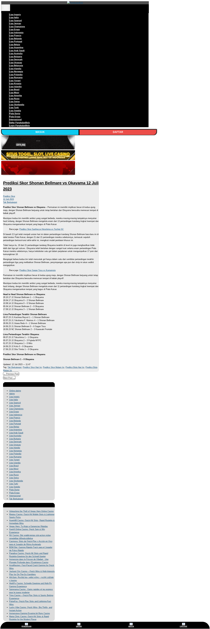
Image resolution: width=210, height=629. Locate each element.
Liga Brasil (14, 89)
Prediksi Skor (9, 196)
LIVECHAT (183, 626)
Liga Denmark (15, 59)
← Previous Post (11, 374)
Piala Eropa (14, 116)
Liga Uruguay (15, 62)
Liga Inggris (15, 14)
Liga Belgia (14, 44)
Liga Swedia (15, 110)
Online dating (15, 391)
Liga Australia (15, 53)
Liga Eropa (14, 29)
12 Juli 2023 (8, 199)
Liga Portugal (15, 41)
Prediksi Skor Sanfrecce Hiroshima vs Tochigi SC (41, 229)
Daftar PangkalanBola (19, 122)
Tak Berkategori (10, 202)
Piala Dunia (14, 113)
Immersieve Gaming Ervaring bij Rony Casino (29, 613)
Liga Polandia (15, 74)
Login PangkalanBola (19, 125)
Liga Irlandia (15, 68)
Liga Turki (14, 107)
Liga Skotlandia (16, 104)
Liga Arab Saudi (17, 50)
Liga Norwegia (16, 71)
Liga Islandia (15, 86)
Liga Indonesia (16, 32)
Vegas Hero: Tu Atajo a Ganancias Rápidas (28, 526)
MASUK (40, 132)
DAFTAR (118, 132)
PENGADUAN (26, 626)
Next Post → (9, 378)
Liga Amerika (15, 95)
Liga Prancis (15, 35)
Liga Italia (14, 17)
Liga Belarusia (16, 65)
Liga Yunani (15, 80)
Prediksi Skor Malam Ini (53, 367)
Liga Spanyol (15, 20)
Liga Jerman (15, 23)
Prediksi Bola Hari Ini (74, 367)
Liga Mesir (14, 92)
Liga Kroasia (15, 83)
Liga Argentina (16, 47)
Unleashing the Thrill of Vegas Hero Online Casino (31, 511)
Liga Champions (17, 26)
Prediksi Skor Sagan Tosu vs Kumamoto (37, 270)
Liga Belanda (15, 38)
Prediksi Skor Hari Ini (32, 367)
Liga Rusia (14, 98)
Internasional (15, 119)
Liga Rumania (15, 77)
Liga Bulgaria (15, 56)
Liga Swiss (14, 101)
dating (12, 393)
